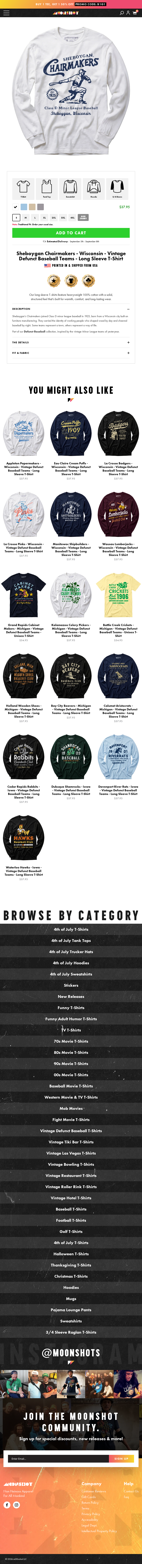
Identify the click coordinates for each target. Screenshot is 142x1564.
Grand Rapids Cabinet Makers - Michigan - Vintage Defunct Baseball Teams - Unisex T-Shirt (24, 632)
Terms (85, 1508)
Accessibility (90, 1519)
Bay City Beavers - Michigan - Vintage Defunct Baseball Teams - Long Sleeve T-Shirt (71, 711)
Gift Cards (89, 1497)
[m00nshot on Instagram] (14, 1384)
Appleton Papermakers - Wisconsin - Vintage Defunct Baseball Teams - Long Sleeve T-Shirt (23, 470)
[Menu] (6, 13)
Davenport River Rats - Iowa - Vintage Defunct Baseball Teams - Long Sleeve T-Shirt (118, 792)
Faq (126, 1497)
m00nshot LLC (20, 1559)
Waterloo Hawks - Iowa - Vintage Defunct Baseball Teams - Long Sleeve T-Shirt (24, 873)
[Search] (122, 13)
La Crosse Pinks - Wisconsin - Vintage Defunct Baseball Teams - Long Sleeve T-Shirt (24, 549)
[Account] (128, 15)
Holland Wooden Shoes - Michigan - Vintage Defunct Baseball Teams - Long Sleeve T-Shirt (24, 713)
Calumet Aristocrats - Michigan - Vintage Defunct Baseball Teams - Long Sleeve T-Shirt (118, 713)
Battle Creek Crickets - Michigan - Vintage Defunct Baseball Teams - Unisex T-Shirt (118, 632)
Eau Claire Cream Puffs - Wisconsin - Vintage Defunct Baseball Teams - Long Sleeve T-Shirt (71, 470)
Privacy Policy (91, 1514)
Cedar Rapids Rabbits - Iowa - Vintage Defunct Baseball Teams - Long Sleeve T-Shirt (23, 794)
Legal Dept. (89, 1525)
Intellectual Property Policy (99, 1531)
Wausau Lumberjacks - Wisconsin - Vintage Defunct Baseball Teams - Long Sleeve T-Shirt (118, 551)
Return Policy (90, 1502)
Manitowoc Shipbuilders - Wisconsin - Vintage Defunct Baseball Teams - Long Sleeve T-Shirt (71, 551)
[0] (134, 13)
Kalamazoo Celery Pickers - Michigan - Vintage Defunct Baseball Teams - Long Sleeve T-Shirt (71, 632)
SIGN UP (121, 1459)
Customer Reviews (94, 1491)
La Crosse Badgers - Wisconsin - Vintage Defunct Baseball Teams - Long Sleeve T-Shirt (118, 470)
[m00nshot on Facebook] (6, 1504)
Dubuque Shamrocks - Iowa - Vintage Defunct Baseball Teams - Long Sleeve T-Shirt (70, 792)
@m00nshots (71, 1352)
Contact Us (131, 1491)
